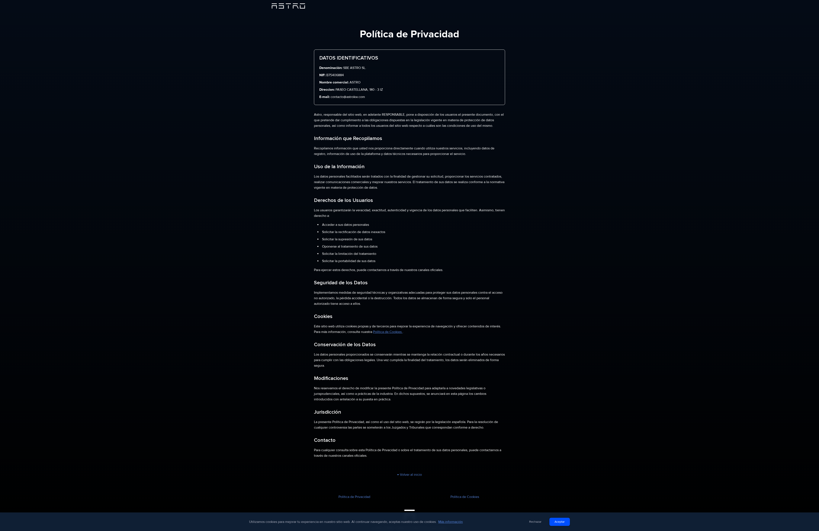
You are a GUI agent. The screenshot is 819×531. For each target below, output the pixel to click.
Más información (450, 522)
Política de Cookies (387, 332)
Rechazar (535, 522)
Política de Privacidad (354, 497)
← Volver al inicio (409, 475)
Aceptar (560, 522)
